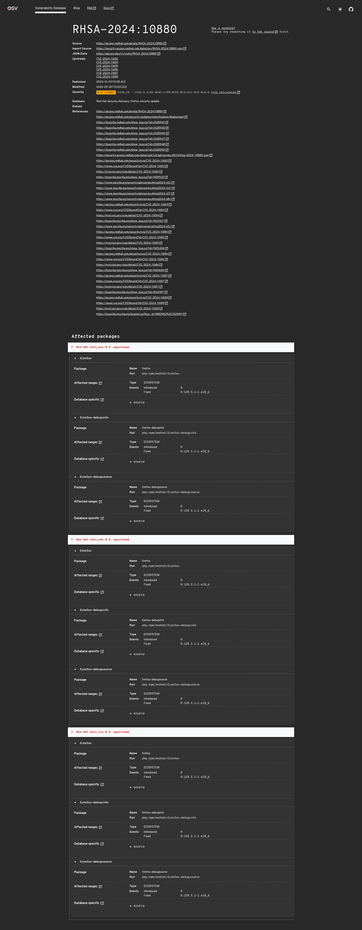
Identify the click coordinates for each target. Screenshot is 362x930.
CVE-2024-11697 (107, 73)
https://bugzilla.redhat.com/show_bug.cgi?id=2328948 (130, 144)
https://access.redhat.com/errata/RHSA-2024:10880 (129, 44)
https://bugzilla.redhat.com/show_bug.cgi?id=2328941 (130, 122)
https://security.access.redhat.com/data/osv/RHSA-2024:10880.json (139, 49)
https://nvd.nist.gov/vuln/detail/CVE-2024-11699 (127, 309)
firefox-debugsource (95, 477)
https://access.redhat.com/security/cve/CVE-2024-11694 (132, 205)
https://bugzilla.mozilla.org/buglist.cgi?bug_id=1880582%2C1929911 (139, 314)
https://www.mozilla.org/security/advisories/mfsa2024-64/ (133, 188)
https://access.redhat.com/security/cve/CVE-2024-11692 (132, 161)
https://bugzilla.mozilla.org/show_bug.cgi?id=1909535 (130, 177)
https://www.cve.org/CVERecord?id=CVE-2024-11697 (130, 281)
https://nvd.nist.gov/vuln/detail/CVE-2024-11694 (127, 216)
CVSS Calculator (223, 92)
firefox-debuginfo (93, 418)
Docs (107, 8)
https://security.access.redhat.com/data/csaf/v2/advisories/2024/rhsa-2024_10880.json (152, 155)
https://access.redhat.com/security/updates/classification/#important (140, 117)
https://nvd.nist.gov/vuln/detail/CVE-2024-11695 (127, 243)
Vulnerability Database (50, 8)
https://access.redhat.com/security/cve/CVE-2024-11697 (132, 276)
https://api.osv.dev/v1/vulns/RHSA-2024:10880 (126, 54)
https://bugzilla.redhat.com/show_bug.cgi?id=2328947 (130, 139)
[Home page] (13, 9)
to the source (263, 32)
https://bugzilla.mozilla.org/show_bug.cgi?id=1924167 (130, 221)
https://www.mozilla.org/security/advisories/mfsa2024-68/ (133, 199)
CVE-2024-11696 (107, 70)
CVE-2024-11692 (107, 59)
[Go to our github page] (351, 9)
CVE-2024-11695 (107, 66)
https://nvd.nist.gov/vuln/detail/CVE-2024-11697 (127, 287)
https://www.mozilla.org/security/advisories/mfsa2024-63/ (133, 183)
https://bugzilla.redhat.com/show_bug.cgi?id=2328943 (130, 128)
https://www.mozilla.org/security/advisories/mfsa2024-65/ (133, 226)
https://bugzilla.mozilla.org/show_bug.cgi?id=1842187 (130, 292)
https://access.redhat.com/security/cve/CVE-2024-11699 (132, 298)
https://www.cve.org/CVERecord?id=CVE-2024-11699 (130, 303)
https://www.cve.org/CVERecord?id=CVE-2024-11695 (130, 237)
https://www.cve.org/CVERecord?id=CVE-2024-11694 (130, 210)
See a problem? (223, 28)
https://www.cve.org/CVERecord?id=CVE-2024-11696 (130, 259)
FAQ (89, 8)
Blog (77, 8)
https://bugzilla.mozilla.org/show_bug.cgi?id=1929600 (130, 270)
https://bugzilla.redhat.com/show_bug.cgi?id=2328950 (130, 150)
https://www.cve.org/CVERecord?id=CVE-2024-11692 (130, 166)
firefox (84, 358)
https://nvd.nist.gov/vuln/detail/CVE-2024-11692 (127, 172)
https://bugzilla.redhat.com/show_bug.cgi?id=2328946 (130, 133)
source (139, 402)
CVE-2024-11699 (107, 77)
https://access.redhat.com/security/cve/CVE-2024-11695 (132, 232)
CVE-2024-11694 (107, 62)
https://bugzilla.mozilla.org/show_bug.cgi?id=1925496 (130, 248)
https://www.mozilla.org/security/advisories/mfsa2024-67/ (133, 194)
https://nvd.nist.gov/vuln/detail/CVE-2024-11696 (127, 265)
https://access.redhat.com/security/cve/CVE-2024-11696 (132, 254)
